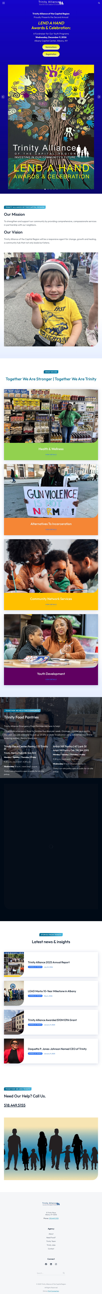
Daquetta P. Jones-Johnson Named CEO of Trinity (57, 938)
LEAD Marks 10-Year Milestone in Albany (52, 881)
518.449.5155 (15, 995)
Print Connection (53, 1181)
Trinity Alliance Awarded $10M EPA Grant (52, 910)
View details (51, 344)
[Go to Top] (98, 1290)
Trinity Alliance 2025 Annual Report (49, 852)
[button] (45, 79)
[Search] (63, 1162)
